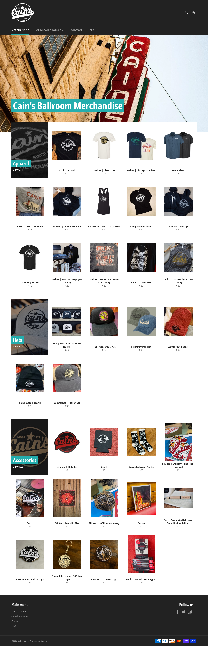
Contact (76, 30)
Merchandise (20, 30)
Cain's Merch (23, 641)
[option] (104, 83)
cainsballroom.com (50, 30)
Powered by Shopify (38, 641)
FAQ (91, 30)
